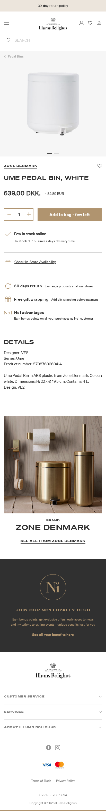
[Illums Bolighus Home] (53, 23)
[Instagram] (57, 747)
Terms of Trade (41, 781)
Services (14, 712)
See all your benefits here (53, 634)
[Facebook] (48, 747)
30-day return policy (53, 6)
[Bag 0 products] (99, 22)
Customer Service (24, 696)
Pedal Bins (16, 56)
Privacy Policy (65, 781)
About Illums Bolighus (30, 727)
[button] (49, 153)
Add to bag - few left (69, 214)
